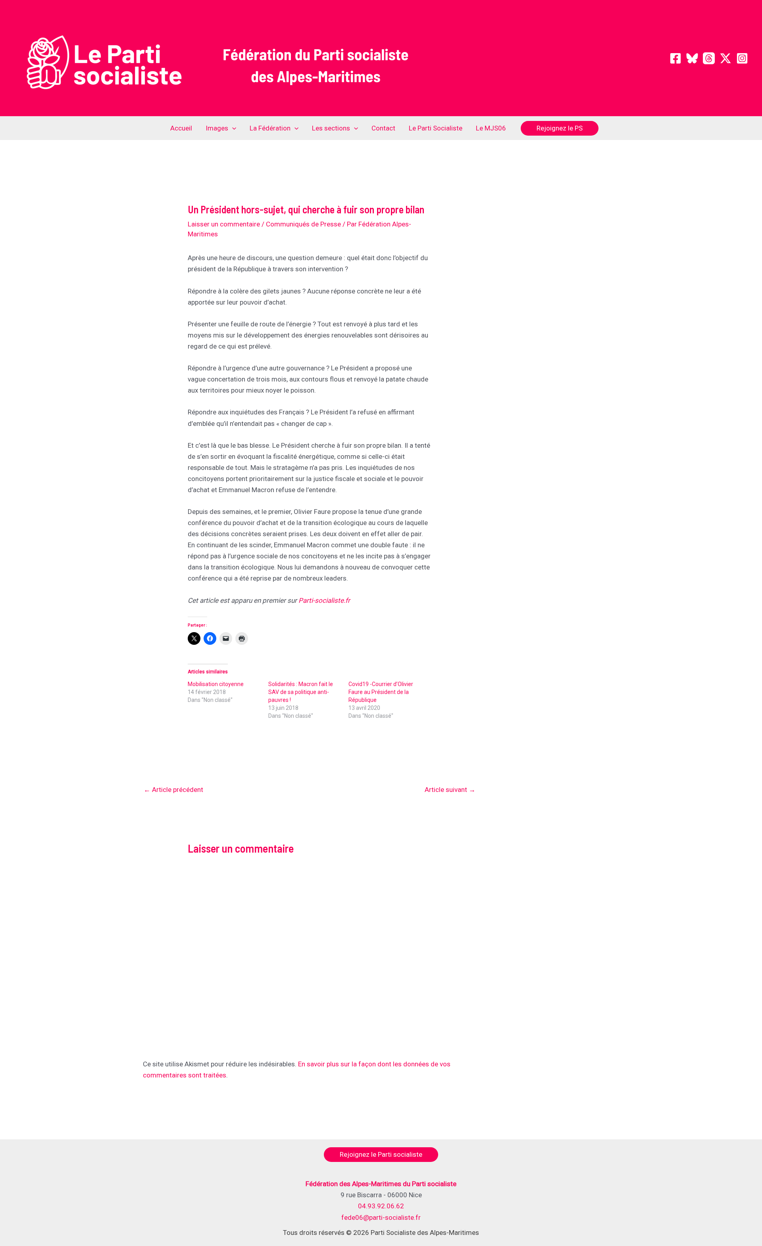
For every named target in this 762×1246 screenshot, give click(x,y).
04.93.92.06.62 (381, 1206)
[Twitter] (725, 58)
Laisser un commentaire (224, 224)
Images (217, 128)
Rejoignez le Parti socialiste (381, 1154)
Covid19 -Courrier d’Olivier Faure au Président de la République (380, 692)
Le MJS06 (491, 128)
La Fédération (270, 128)
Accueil (181, 128)
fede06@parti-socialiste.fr (381, 1217)
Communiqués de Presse (303, 224)
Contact (383, 128)
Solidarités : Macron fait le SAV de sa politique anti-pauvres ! (300, 692)
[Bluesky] (692, 58)
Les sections (331, 128)
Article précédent (173, 790)
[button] (232, 128)
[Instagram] (742, 58)
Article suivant (450, 790)
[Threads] (709, 58)
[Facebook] (675, 58)
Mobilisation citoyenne (216, 684)
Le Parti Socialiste (435, 128)
